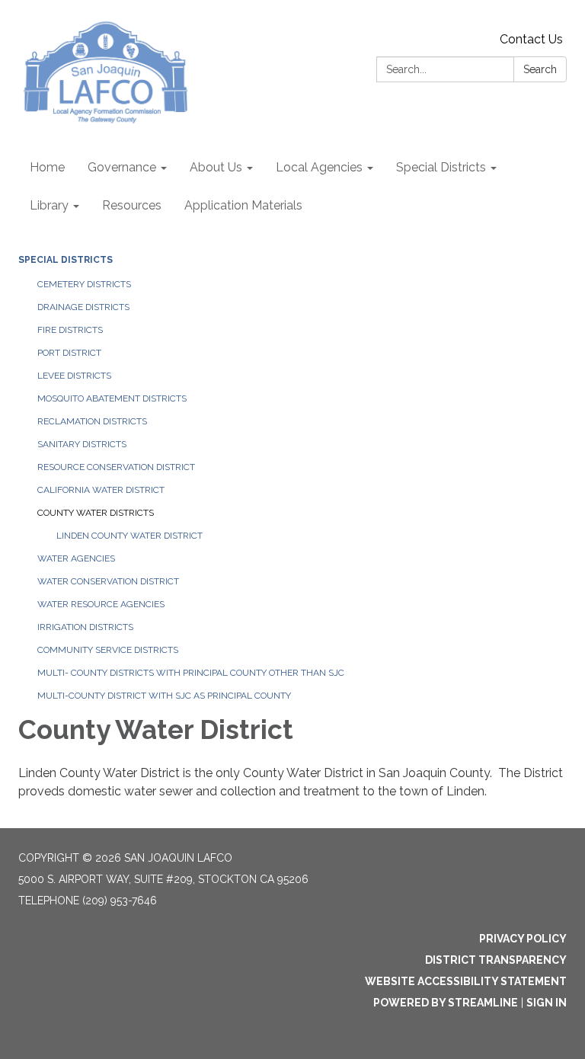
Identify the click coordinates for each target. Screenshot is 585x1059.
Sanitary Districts (81, 444)
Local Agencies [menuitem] (319, 167)
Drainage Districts (83, 307)
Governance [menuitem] (122, 167)
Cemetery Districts (84, 284)
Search (540, 69)
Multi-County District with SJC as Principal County (164, 695)
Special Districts (65, 259)
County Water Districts (95, 512)
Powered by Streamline (445, 1003)
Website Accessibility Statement (466, 981)
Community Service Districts (107, 650)
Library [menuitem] (49, 205)
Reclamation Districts (92, 421)
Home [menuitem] (47, 167)
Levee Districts (74, 375)
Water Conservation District (108, 581)
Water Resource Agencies (101, 604)
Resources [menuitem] (131, 205)
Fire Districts (70, 330)
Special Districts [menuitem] (441, 167)
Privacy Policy (523, 939)
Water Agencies (76, 558)
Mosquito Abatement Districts (112, 398)
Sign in (546, 1003)
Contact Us (531, 39)
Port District (69, 352)
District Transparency (496, 960)
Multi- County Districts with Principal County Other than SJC (190, 672)
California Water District (101, 490)
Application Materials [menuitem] (243, 205)
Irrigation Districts (85, 627)
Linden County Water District (129, 535)
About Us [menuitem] (216, 167)
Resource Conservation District (116, 467)
